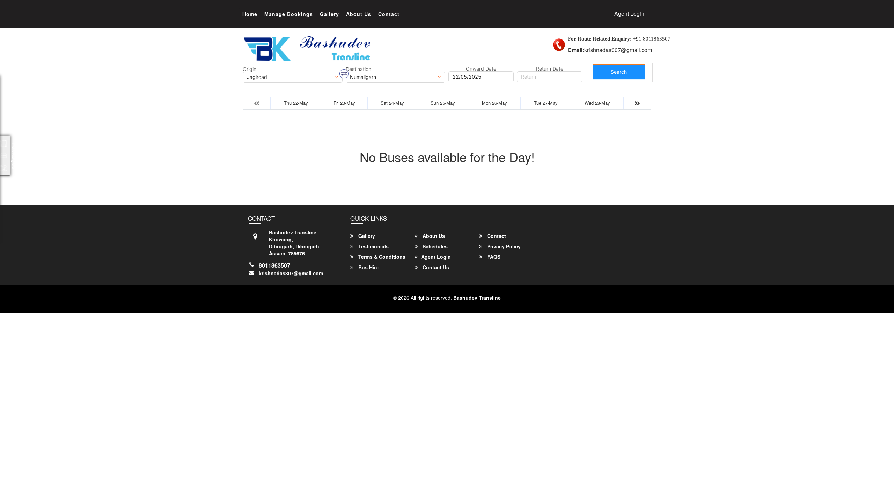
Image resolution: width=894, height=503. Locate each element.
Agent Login (629, 13)
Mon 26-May (494, 103)
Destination (358, 69)
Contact (389, 14)
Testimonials (373, 246)
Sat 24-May (392, 103)
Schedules (434, 246)
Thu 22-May (296, 103)
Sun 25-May (443, 103)
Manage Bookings (288, 14)
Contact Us (435, 267)
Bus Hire (368, 267)
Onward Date (481, 68)
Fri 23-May (344, 103)
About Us (358, 14)
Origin (249, 69)
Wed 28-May (597, 103)
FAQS (493, 256)
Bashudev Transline (477, 297)
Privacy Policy (503, 246)
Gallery (329, 14)
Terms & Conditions (381, 256)
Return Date (549, 68)
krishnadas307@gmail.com (291, 273)
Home (249, 14)
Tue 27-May (546, 103)
